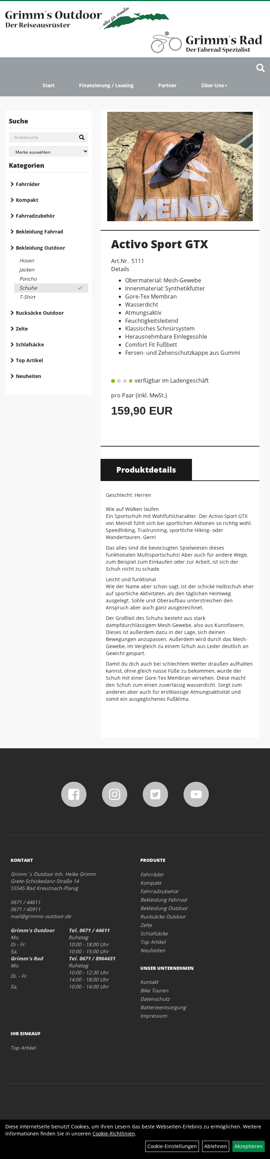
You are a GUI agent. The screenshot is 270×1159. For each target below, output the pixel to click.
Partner (167, 85)
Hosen (26, 260)
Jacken (26, 269)
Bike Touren (154, 990)
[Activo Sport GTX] (180, 166)
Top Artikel (29, 360)
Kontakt (149, 982)
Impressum (153, 1015)
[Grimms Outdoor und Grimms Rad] (87, 17)
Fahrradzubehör (35, 215)
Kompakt (27, 200)
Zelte (22, 328)
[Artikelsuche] (260, 68)
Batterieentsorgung (163, 1007)
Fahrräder (28, 184)
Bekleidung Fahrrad (39, 231)
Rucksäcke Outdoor (40, 312)
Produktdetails (146, 469)
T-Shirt (27, 297)
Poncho (28, 278)
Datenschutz (155, 998)
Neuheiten (28, 376)
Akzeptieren (248, 1146)
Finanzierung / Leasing (106, 85)
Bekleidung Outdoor (40, 247)
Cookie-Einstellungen (172, 1146)
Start (48, 85)
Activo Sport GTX (159, 243)
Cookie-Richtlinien (113, 1133)
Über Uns (212, 85)
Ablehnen (215, 1146)
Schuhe (28, 287)
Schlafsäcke (30, 344)
